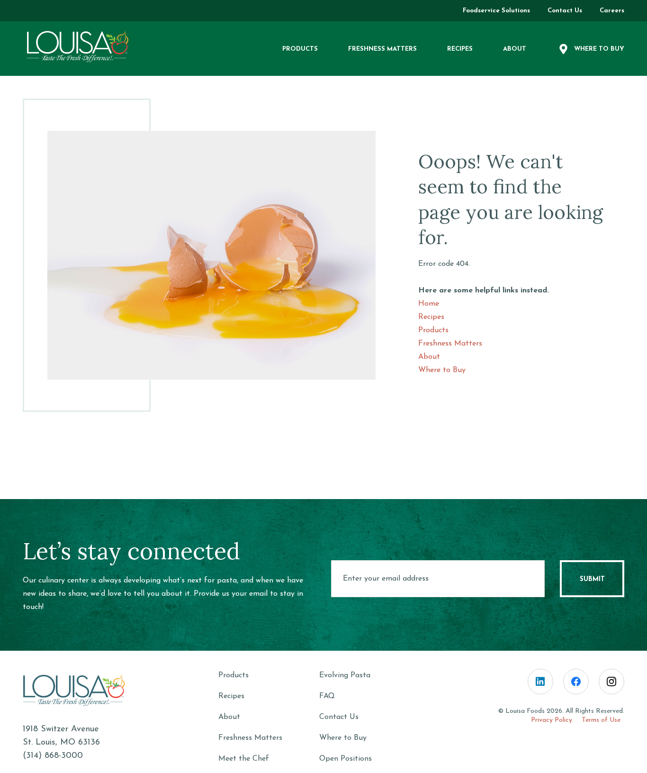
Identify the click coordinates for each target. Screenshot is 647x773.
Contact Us (339, 717)
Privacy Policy (551, 720)
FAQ (327, 696)
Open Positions (345, 759)
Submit (592, 579)
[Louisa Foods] (85, 46)
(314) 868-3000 (53, 756)
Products (433, 330)
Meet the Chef (243, 759)
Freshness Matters (450, 343)
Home (428, 304)
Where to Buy (442, 370)
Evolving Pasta (344, 675)
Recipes (431, 317)
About (429, 357)
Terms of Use (601, 720)
